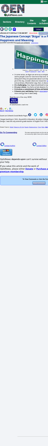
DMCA (43, 71)
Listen (38, 29)
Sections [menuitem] (7, 22)
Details (39, 71)
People (26, 127)
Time (39, 127)
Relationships (33, 127)
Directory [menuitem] (19, 22)
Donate (29, 168)
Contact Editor (41, 146)
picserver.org (33, 71)
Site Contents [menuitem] (31, 22)
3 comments (34, 43)
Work (43, 127)
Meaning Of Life (19, 127)
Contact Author (9, 146)
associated (43, 91)
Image (27, 71)
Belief (11, 127)
